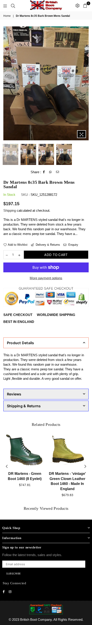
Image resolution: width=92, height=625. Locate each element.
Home (7, 15)
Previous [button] (6, 83)
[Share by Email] (57, 172)
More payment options (46, 278)
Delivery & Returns (47, 244)
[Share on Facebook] (44, 172)
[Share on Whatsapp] (50, 172)
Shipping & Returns (24, 406)
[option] (46, 83)
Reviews (14, 394)
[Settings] (77, 5)
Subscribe (13, 573)
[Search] (13, 5)
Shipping (9, 210)
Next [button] (85, 83)
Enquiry (72, 244)
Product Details (20, 343)
